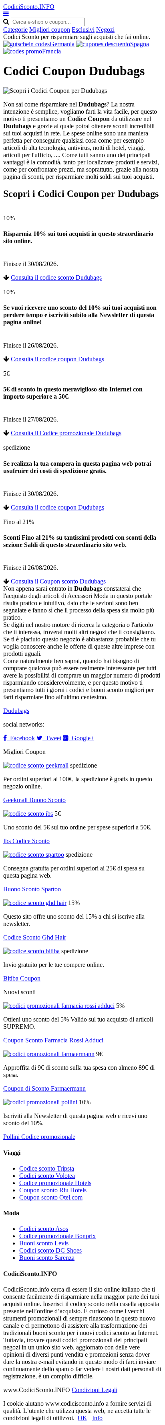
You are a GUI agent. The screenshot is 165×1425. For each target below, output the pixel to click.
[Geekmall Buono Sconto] (35, 765)
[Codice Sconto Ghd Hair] (34, 902)
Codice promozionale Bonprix (57, 1236)
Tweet (51, 738)
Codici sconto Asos (43, 1228)
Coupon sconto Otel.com (50, 1197)
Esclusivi (83, 29)
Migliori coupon (49, 29)
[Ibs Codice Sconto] (28, 813)
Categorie (15, 29)
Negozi (105, 29)
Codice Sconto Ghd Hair (34, 937)
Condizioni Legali (94, 1389)
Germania (62, 44)
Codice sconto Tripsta (46, 1168)
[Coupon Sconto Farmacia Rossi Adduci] (59, 1005)
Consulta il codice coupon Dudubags (57, 359)
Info (97, 1418)
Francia (51, 51)
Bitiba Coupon (21, 978)
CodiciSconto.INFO (28, 6)
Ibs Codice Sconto (26, 840)
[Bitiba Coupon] (31, 951)
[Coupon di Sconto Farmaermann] (49, 1053)
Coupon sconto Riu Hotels (53, 1190)
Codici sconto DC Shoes (50, 1250)
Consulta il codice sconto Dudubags (56, 277)
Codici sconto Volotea (47, 1175)
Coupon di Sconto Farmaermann (44, 1088)
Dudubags (16, 710)
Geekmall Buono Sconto (34, 799)
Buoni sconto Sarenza (46, 1257)
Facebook (21, 738)
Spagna (139, 44)
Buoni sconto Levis (43, 1243)
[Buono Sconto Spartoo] (33, 854)
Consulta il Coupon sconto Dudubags (58, 581)
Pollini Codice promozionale (39, 1136)
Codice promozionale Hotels (55, 1182)
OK (82, 1418)
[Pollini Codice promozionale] (40, 1102)
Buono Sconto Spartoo (32, 889)
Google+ (81, 738)
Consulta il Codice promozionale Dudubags (66, 433)
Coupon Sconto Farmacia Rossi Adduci (53, 1040)
